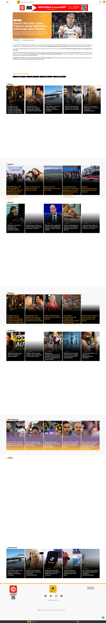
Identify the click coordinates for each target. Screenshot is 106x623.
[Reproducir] (104, 2)
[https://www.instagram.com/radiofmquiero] (56, 596)
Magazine (11, 104)
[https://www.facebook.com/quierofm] (46, 596)
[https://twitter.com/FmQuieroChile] (51, 596)
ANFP (32, 76)
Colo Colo (46, 76)
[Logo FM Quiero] (18, 2)
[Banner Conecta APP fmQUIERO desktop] (45, 7)
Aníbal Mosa (19, 76)
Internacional (49, 104)
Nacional (11, 223)
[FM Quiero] (7, 2)
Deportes (17, 20)
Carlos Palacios (59, 76)
